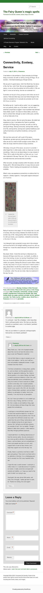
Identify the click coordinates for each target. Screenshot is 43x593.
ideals (9, 295)
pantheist (21, 295)
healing (5, 295)
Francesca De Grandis (23, 293)
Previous (6, 52)
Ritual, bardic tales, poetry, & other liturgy (27, 290)
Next (38, 52)
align (11, 291)
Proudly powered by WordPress (21, 589)
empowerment (12, 293)
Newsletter (13, 34)
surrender (6, 297)
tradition (23, 297)
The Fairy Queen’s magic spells (21, 11)
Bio (10, 46)
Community (16, 291)
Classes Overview (23, 34)
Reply (8, 337)
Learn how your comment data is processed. (24, 569)
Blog (5, 46)
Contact (16, 46)
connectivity (23, 291)
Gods (35, 293)
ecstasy (35, 291)
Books (32, 42)
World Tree (34, 297)
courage (30, 291)
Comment (10, 512)
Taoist (14, 297)
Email (10, 547)
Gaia (32, 293)
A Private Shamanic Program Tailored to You (16, 42)
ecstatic (5, 293)
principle (26, 295)
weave (28, 297)
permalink (21, 299)
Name (10, 537)
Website (9, 557)
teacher (18, 297)
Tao (11, 297)
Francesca (21, 71)
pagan (16, 295)
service (32, 295)
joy (13, 295)
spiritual (37, 295)
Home (5, 34)
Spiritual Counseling (9, 38)
